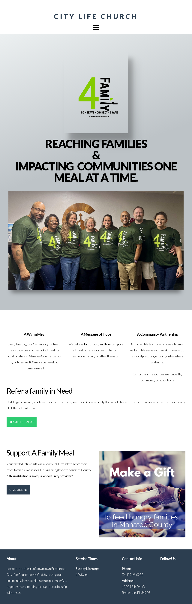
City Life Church (96, 16)
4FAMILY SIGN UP (21, 422)
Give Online (18, 489)
